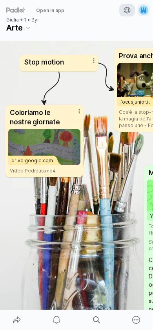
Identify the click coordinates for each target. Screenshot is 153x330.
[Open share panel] (17, 320)
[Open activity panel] (57, 320)
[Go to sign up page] (143, 10)
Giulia (12, 20)
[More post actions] (88, 64)
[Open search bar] (96, 319)
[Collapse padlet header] (28, 27)
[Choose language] (127, 10)
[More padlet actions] (136, 320)
